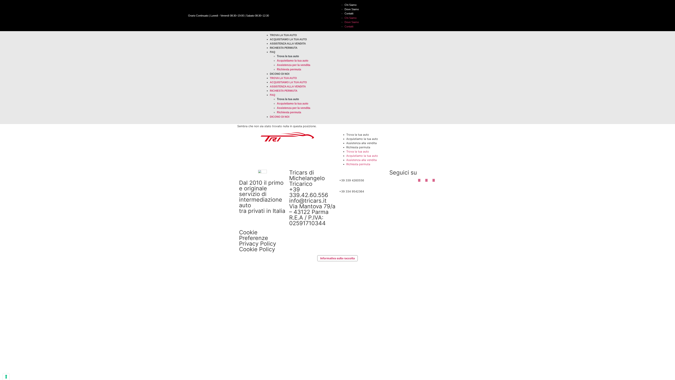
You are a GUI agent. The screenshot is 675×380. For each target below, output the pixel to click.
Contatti (349, 13)
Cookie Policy (257, 249)
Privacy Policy (257, 243)
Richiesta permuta (283, 47)
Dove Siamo (352, 9)
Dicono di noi (279, 73)
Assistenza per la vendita (293, 65)
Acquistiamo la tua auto (288, 39)
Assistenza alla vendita (288, 43)
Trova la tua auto (283, 35)
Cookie (248, 232)
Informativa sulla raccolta (337, 258)
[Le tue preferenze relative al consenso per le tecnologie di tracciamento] (6, 376)
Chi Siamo (350, 4)
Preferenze (253, 238)
